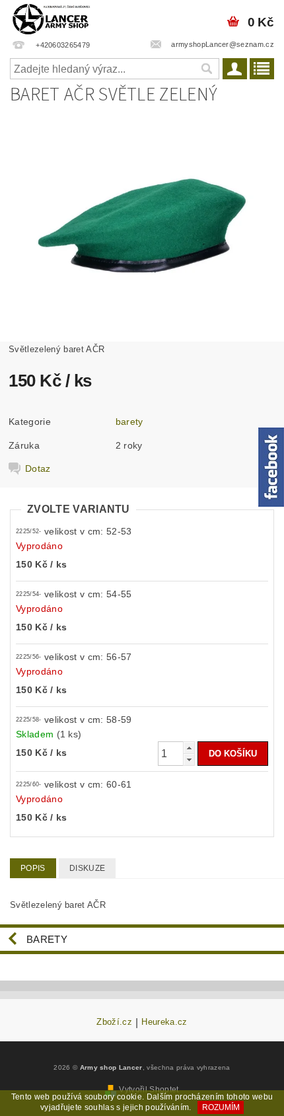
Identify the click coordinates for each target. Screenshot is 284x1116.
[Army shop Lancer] (50, 17)
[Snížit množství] (189, 759)
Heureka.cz (164, 1022)
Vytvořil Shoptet (148, 1089)
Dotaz (38, 468)
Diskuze (87, 868)
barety (129, 421)
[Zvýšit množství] (189, 747)
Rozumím (221, 1107)
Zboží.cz (114, 1022)
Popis (33, 868)
